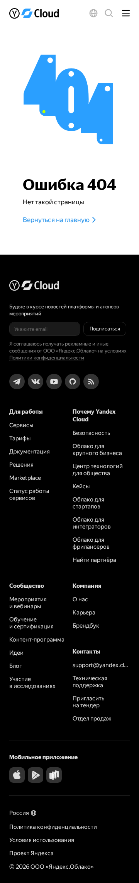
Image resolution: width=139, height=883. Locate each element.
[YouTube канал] (54, 381)
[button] (93, 13)
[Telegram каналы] (17, 381)
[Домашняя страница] (36, 13)
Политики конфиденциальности (46, 358)
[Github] (72, 381)
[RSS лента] (91, 381)
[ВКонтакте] (35, 381)
